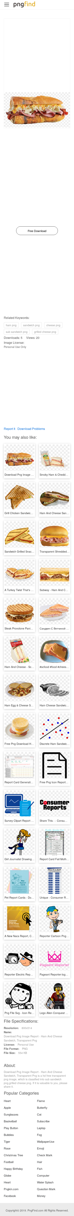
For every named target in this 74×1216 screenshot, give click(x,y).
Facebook (10, 1196)
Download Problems (31, 429)
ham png (11, 325)
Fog (39, 1135)
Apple (7, 1108)
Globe (7, 1175)
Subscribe (43, 1121)
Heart (7, 1101)
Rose (7, 1148)
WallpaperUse (45, 1141)
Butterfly (42, 1108)
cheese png (53, 325)
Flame (41, 1101)
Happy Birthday (13, 1169)
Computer (43, 1175)
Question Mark (46, 1189)
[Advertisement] (37, 55)
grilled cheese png (45, 332)
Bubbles (9, 1135)
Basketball (10, 1121)
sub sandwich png (17, 332)
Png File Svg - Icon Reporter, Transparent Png (32, 1013)
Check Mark (44, 1155)
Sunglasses (11, 1114)
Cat (39, 1114)
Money (41, 1196)
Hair (39, 1162)
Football (8, 1162)
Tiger (7, 1141)
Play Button (11, 1128)
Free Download (37, 231)
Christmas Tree (13, 1155)
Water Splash (45, 1182)
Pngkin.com (11, 1189)
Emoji (40, 1148)
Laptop (41, 1128)
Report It (9, 429)
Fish (39, 1169)
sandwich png (31, 325)
